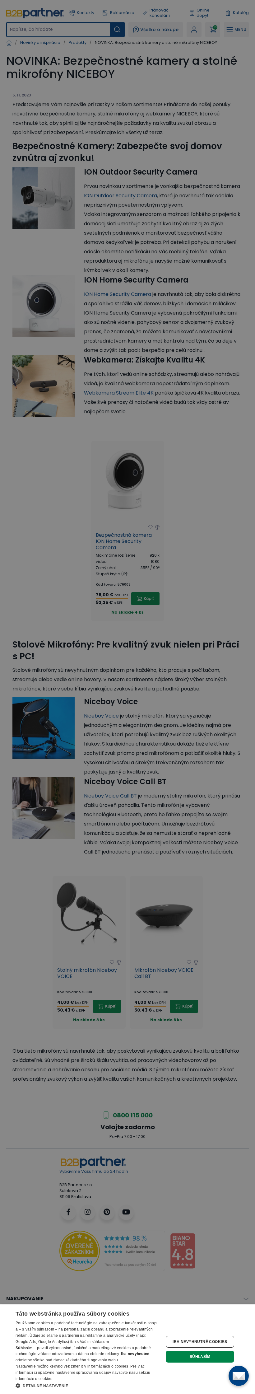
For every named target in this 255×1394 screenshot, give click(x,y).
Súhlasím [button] (200, 1356)
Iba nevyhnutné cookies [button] (200, 1342)
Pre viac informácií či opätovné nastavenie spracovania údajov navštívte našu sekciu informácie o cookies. (83, 1372)
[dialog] (127, 1349)
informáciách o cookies (107, 1366)
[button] (87, 1385)
